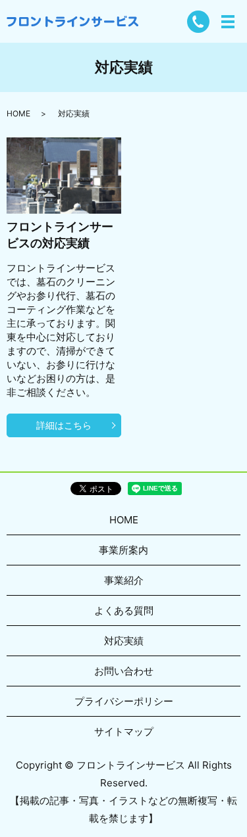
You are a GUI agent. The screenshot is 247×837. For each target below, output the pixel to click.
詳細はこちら (64, 425)
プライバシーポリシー (123, 701)
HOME (18, 113)
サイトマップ (123, 731)
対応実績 (124, 640)
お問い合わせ (123, 671)
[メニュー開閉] (227, 21)
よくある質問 (123, 610)
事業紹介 (124, 580)
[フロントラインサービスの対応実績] (64, 175)
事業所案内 (123, 550)
